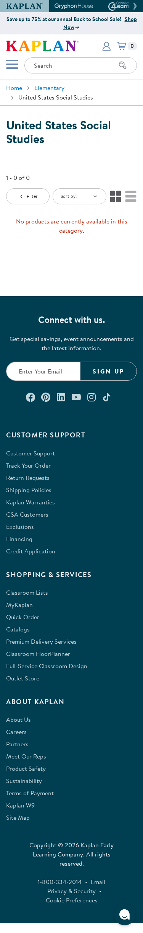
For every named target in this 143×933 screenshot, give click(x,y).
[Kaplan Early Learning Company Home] (42, 45)
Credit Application (30, 551)
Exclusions (20, 526)
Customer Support (30, 453)
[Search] (123, 65)
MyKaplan (19, 604)
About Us (18, 719)
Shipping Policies (28, 490)
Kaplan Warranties (30, 502)
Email (98, 882)
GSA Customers (27, 514)
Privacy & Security (71, 891)
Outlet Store (22, 678)
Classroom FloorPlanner (38, 653)
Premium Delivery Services (41, 641)
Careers (16, 731)
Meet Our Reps (26, 756)
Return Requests (28, 477)
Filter (32, 196)
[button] (134, 6)
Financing (19, 539)
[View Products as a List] (131, 196)
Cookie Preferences (72, 900)
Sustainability (24, 780)
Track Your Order (28, 465)
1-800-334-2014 (60, 882)
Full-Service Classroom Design (46, 666)
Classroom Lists (27, 592)
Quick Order (22, 617)
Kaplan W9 (20, 805)
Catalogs (18, 629)
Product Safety (26, 768)
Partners (17, 744)
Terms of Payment (30, 793)
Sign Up (108, 371)
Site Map (18, 817)
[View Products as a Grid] (115, 196)
